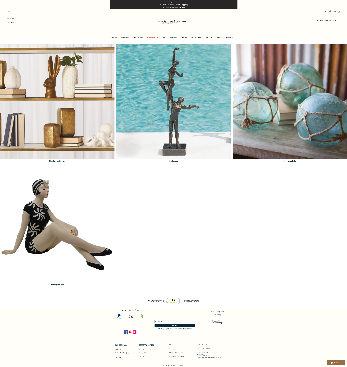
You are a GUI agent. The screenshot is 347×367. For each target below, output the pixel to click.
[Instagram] (134, 332)
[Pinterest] (130, 332)
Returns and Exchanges (176, 356)
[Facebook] (325, 11)
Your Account (119, 357)
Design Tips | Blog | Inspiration (124, 353)
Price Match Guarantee (176, 352)
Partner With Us (144, 353)
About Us (118, 349)
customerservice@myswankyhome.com (209, 357)
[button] (339, 11)
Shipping (171, 349)
